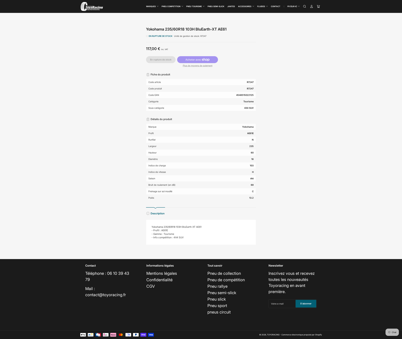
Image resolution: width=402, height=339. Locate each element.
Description (158, 213)
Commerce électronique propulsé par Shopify (301, 334)
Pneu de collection (224, 273)
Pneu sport (217, 305)
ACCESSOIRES (244, 6)
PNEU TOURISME (194, 6)
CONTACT (275, 6)
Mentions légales (161, 273)
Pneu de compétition (226, 279)
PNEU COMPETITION (171, 6)
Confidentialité (159, 279)
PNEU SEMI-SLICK (216, 6)
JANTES (231, 6)
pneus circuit (219, 312)
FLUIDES (261, 6)
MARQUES (151, 6)
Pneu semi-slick (221, 292)
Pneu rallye (217, 286)
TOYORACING (273, 334)
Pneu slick (216, 299)
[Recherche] (304, 6)
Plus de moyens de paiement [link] (197, 65)
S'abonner (306, 303)
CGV (150, 286)
